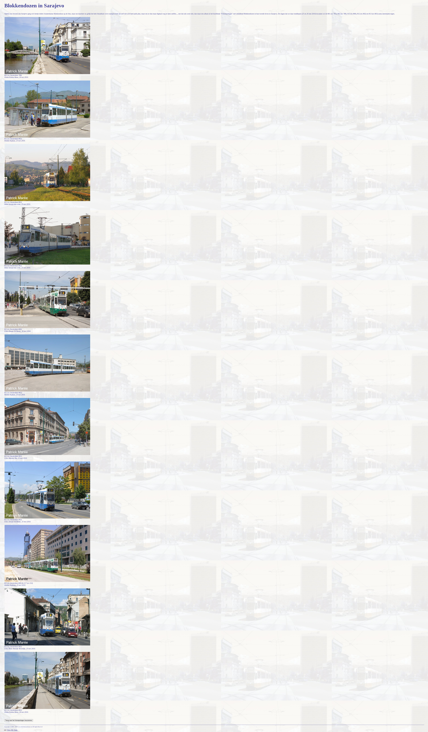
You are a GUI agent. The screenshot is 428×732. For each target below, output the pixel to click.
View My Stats (12, 730)
